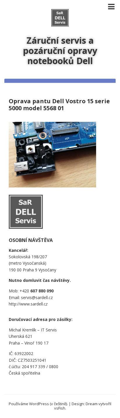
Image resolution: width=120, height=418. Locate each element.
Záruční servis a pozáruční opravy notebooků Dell (60, 50)
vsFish (59, 408)
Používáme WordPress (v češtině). (38, 403)
